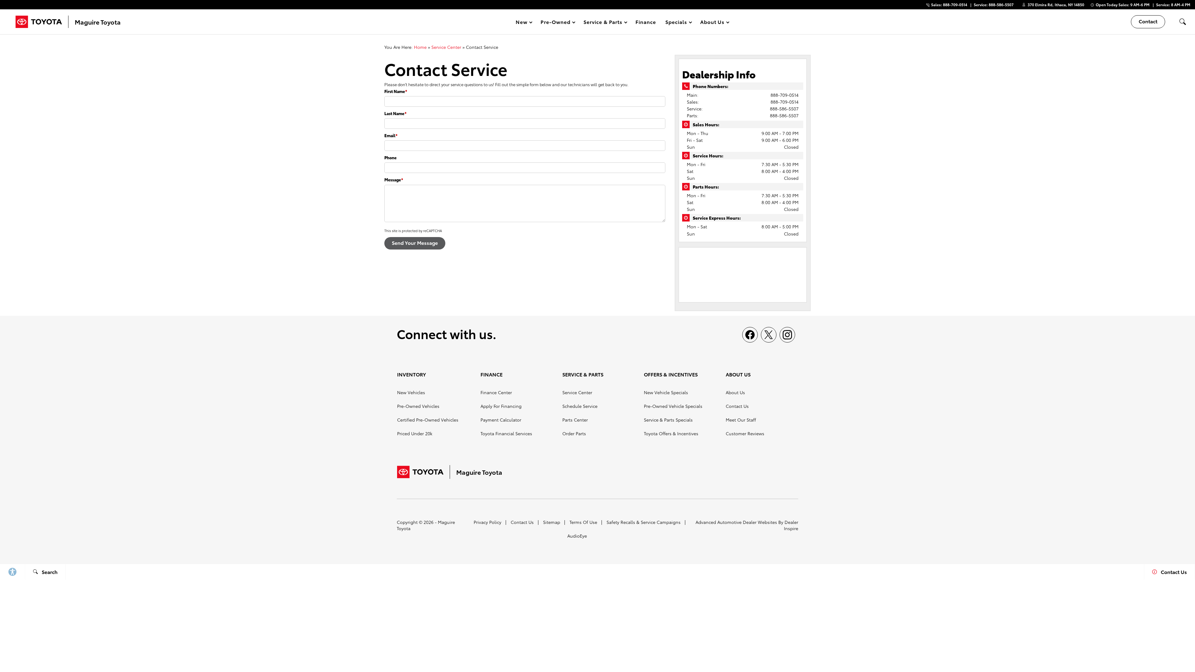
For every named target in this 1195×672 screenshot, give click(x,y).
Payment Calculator (500, 420)
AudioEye (577, 536)
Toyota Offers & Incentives (671, 433)
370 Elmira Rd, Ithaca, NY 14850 (1056, 4)
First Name (395, 91)
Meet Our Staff (741, 420)
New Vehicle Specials (666, 392)
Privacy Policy (487, 522)
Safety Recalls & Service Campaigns (644, 522)
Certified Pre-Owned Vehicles (427, 420)
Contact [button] (1148, 21)
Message (393, 179)
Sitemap (551, 522)
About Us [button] (712, 23)
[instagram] (787, 335)
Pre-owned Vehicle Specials (673, 406)
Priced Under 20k (414, 433)
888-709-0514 (785, 95)
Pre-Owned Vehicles (418, 406)
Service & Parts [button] (602, 23)
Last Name (395, 113)
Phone (390, 157)
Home (420, 47)
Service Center (446, 47)
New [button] (522, 23)
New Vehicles (411, 392)
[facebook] (750, 335)
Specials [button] (676, 23)
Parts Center (575, 420)
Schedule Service (580, 406)
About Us (735, 392)
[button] (1182, 21)
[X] (768, 335)
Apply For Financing (501, 406)
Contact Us (737, 406)
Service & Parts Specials (668, 420)
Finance (645, 21)
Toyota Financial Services (506, 433)
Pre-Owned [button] (555, 23)
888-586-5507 (784, 108)
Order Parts (574, 433)
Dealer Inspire (791, 525)
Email (390, 135)
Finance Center (496, 392)
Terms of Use (583, 522)
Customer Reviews (745, 433)
